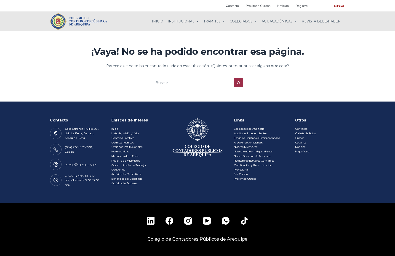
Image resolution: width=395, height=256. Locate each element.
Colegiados (241, 21)
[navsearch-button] (321, 5)
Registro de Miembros (125, 160)
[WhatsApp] (226, 221)
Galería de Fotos (305, 133)
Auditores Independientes (250, 133)
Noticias (283, 6)
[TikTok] (244, 221)
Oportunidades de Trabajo (128, 165)
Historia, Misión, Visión (125, 133)
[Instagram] (188, 221)
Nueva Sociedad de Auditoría (252, 156)
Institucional (181, 21)
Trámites (212, 21)
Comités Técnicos (122, 142)
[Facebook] (169, 221)
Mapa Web (302, 151)
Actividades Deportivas (126, 174)
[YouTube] (207, 221)
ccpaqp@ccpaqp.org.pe (80, 164)
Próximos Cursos (258, 6)
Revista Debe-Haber (321, 21)
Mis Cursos (241, 174)
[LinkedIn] (151, 221)
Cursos (299, 138)
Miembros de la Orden (125, 156)
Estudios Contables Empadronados (257, 138)
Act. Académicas (277, 21)
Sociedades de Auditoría (249, 128)
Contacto (232, 6)
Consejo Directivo (122, 138)
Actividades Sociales (124, 183)
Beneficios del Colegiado (126, 178)
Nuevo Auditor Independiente (253, 151)
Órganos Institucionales (126, 147)
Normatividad (120, 151)
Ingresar (338, 5)
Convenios (118, 169)
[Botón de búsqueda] (238, 82)
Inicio (157, 21)
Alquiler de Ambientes (248, 142)
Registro (302, 6)
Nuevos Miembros (245, 147)
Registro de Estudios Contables (254, 160)
